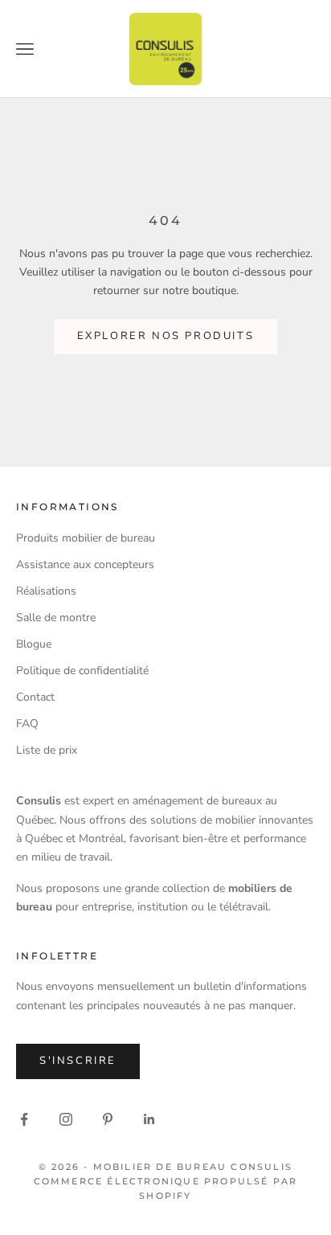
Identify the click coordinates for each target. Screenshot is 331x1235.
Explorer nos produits (166, 336)
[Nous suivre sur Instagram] (66, 1119)
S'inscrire (77, 1060)
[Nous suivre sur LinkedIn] (149, 1119)
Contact (35, 697)
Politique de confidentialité (82, 670)
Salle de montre (56, 617)
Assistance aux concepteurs (85, 564)
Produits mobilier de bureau (85, 538)
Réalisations (46, 591)
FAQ (27, 723)
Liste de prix (46, 750)
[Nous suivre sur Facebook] (24, 1119)
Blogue (33, 644)
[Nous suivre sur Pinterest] (108, 1119)
